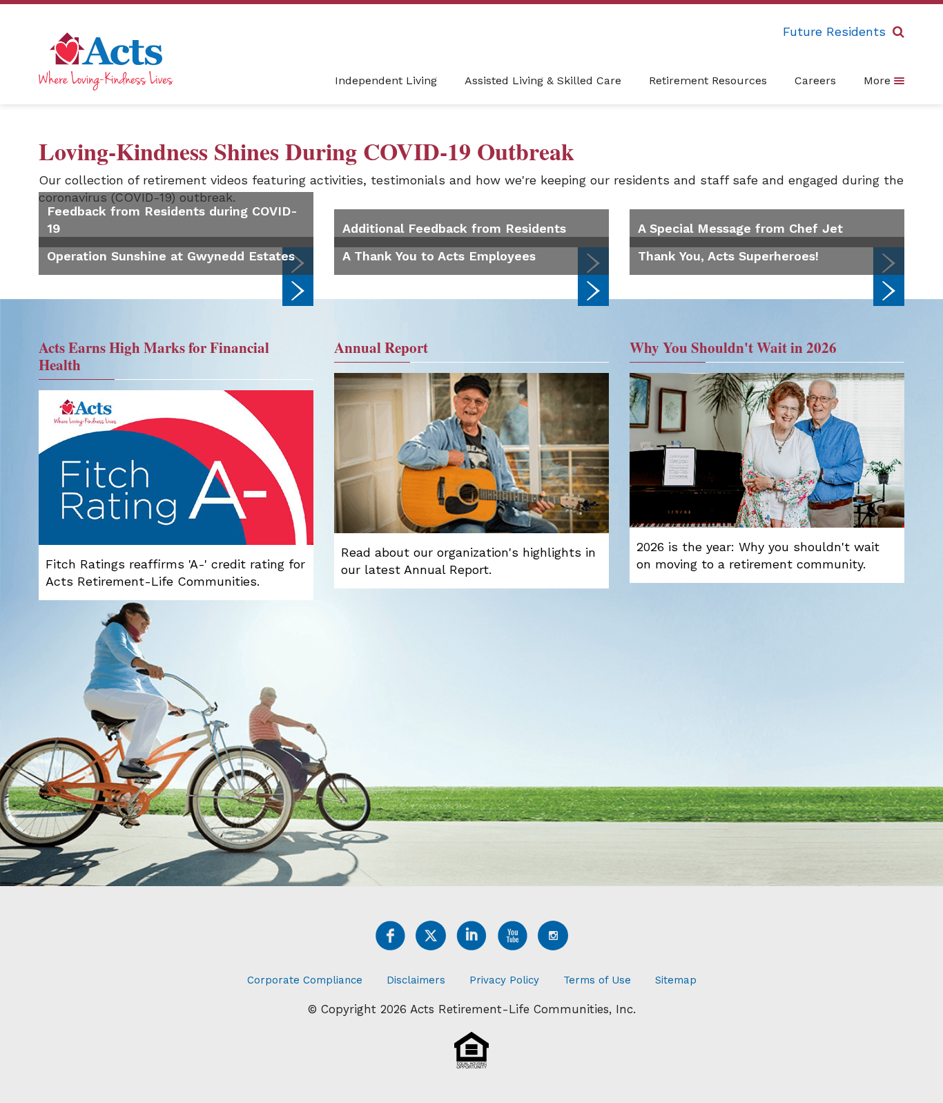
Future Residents (834, 31)
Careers (815, 80)
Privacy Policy (504, 980)
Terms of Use (597, 980)
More (879, 80)
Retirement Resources (708, 80)
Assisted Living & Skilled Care (543, 80)
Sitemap (676, 980)
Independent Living (386, 80)
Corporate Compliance (304, 980)
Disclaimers (416, 980)
